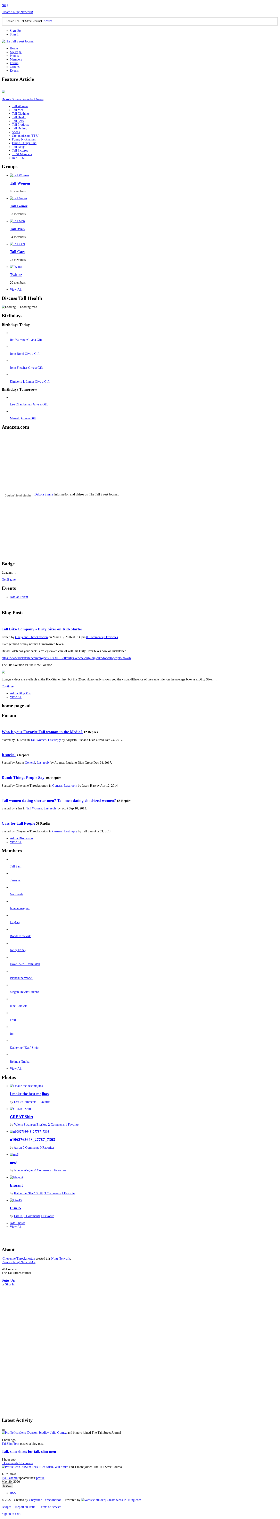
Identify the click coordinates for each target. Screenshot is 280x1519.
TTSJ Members (22, 154)
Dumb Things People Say (23, 777)
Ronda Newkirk (20, 936)
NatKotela (16, 894)
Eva (16, 1102)
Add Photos (17, 1223)
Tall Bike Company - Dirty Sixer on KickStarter (42, 629)
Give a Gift (34, 339)
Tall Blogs (18, 146)
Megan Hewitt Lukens (24, 992)
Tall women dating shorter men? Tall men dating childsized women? (59, 800)
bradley (44, 1432)
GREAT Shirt (21, 1117)
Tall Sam (15, 866)
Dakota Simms (43, 494)
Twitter (16, 275)
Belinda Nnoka (20, 1061)
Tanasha (15, 880)
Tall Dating (19, 128)
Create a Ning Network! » (18, 1262)
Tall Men (18, 110)
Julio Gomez (58, 1432)
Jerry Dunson (29, 1432)
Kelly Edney (18, 950)
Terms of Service (50, 1507)
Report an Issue (25, 1507)
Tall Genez (18, 206)
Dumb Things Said (24, 143)
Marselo (15, 418)
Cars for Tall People (18, 823)
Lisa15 (15, 1208)
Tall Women (20, 106)
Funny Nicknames (24, 139)
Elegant (16, 1185)
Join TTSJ (18, 158)
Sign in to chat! (11, 1514)
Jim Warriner (18, 339)
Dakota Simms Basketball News (22, 99)
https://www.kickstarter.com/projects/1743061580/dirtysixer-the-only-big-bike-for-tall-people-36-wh (66, 658)
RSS (13, 1493)
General (30, 762)
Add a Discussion (21, 838)
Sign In (14, 34)
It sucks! (9, 755)
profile (40, 1478)
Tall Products (20, 124)
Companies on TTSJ (25, 135)
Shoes (16, 132)
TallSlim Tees (10, 1443)
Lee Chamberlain (21, 404)
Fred (13, 1019)
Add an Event (19, 597)
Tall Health (19, 117)
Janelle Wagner (20, 908)
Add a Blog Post (20, 693)
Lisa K (18, 1216)
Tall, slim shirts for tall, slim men (29, 1451)
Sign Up (15, 30)
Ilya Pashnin (10, 1478)
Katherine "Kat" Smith (24, 1047)
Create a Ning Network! (17, 12)
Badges (6, 1507)
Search (48, 21)
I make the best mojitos (29, 1094)
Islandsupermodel (21, 978)
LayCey (15, 922)
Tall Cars (18, 121)
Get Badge (9, 579)
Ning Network (60, 1258)
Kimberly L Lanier (22, 381)
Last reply (54, 740)
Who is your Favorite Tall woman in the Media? (42, 732)
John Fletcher (18, 367)
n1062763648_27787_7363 (32, 1139)
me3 (13, 1162)
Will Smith (61, 1467)
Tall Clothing (20, 113)
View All (16, 289)
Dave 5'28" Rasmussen (25, 964)
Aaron (18, 1147)
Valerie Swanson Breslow (30, 1124)
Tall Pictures (20, 150)
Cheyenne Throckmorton (31, 637)
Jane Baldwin (18, 1006)
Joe (12, 1033)
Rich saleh (46, 1467)
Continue (8, 686)
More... (7, 1485)
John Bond (17, 353)
